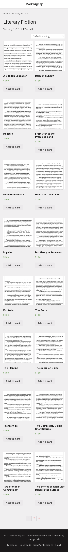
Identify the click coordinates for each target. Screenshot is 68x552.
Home (6, 13)
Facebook (12, 544)
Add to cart (13, 88)
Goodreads (25, 544)
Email (58, 544)
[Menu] (5, 4)
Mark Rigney (34, 4)
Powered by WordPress (39, 535)
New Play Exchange (43, 544)
